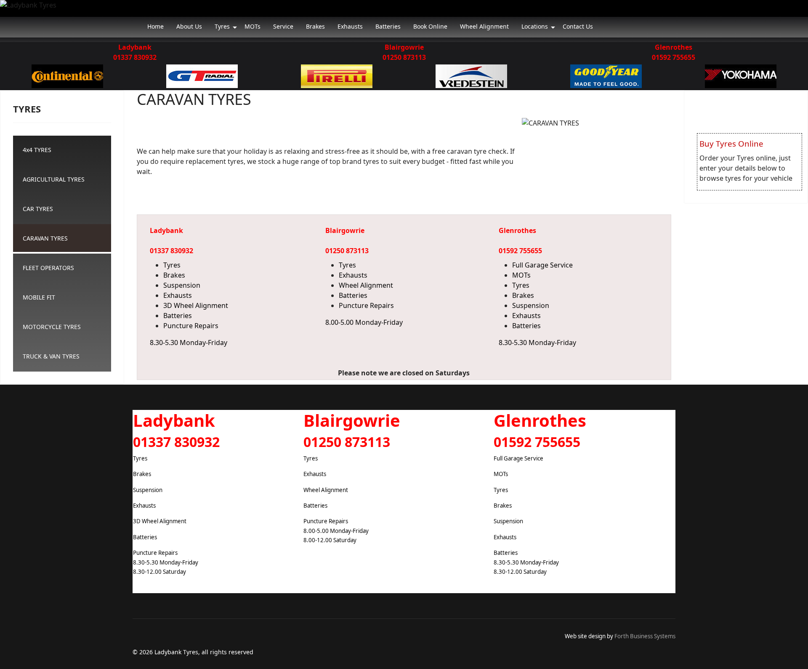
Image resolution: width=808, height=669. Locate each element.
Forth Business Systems (644, 636)
